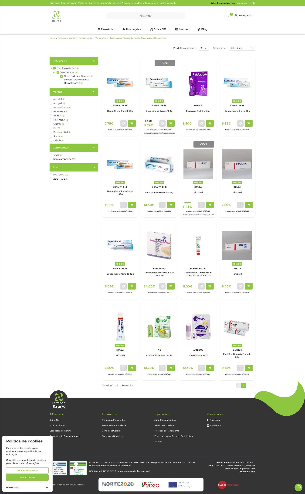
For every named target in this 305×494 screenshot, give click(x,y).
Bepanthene (62, 107)
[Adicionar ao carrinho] (132, 123)
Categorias (60, 61)
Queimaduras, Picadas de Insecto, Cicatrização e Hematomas (137, 38)
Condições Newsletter (113, 436)
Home (52, 38)
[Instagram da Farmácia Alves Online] (254, 3)
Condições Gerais (111, 431)
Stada (58, 136)
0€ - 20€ (60, 174)
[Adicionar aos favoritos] (123, 123)
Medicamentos (85, 38)
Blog (204, 29)
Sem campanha (64, 159)
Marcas (183, 29)
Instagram (215, 425)
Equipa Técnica (58, 425)
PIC (56, 128)
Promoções (133, 29)
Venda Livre (100, 38)
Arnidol (58, 99)
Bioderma (60, 111)
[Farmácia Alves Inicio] (56, 15)
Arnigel (59, 103)
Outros (58, 123)
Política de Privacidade (114, 425)
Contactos (242, 3)
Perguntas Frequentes (113, 420)
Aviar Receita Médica (222, 3)
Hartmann (60, 119)
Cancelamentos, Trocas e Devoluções (173, 436)
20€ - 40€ (60, 178)
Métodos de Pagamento (166, 431)
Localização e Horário (60, 431)
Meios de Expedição (164, 425)
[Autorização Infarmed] (78, 468)
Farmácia (107, 29)
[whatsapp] (298, 487)
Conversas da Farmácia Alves (64, 436)
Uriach (58, 140)
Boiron (58, 115)
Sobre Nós (55, 420)
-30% (57, 154)
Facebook (215, 420)
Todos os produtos (66, 38)
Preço (56, 167)
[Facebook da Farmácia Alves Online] (250, 3)
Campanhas (61, 147)
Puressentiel (62, 132)
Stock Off (160, 29)
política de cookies (35, 460)
